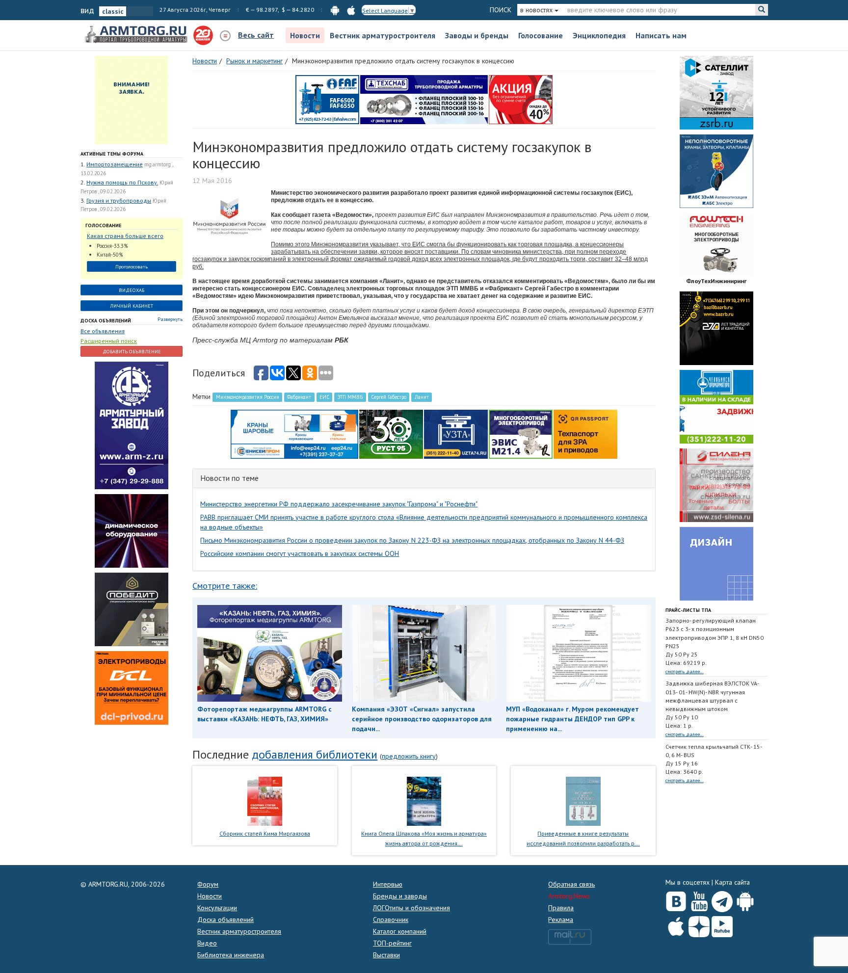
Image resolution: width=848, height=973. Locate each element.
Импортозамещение (114, 164)
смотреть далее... (684, 671)
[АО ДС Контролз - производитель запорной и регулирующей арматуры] (131, 530)
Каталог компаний (399, 931)
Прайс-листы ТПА (688, 610)
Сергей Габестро (388, 397)
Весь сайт (256, 35)
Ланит (422, 397)
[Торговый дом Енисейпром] (294, 433)
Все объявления (102, 331)
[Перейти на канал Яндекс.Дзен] (699, 924)
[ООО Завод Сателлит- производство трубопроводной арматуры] (716, 92)
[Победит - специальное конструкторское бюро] (131, 608)
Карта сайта (732, 882)
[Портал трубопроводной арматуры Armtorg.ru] (136, 34)
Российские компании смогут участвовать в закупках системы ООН (299, 553)
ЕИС (324, 397)
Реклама (560, 919)
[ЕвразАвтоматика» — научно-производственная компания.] (521, 433)
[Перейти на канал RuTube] (722, 924)
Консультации (217, 907)
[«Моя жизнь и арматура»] (424, 800)
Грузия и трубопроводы (118, 200)
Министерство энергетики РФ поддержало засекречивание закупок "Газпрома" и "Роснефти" (338, 504)
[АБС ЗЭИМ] (716, 170)
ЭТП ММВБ (350, 397)
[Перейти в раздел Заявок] (131, 99)
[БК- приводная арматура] (131, 687)
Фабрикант (299, 397)
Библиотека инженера (230, 954)
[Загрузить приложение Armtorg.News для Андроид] (745, 899)
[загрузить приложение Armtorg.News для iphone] (351, 9)
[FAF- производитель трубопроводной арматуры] (327, 99)
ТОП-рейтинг (392, 943)
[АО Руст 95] (391, 433)
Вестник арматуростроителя (382, 35)
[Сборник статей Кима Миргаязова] (264, 800)
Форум (207, 884)
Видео (207, 943)
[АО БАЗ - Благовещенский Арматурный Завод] (716, 327)
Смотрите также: (224, 585)
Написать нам (661, 35)
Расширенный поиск (108, 340)
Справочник (390, 919)
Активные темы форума (111, 154)
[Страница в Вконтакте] (676, 899)
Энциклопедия (599, 35)
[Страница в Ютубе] (699, 899)
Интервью (387, 884)
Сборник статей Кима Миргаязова (264, 833)
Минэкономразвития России (247, 397)
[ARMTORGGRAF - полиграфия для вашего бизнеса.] (716, 563)
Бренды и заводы (400, 896)
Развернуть (170, 319)
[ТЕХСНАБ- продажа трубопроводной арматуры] (424, 99)
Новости (305, 35)
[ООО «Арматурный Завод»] (131, 424)
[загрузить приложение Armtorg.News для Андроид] (335, 9)
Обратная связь (571, 884)
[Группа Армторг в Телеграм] (722, 899)
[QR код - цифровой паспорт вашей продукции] (585, 433)
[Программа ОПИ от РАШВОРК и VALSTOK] (521, 99)
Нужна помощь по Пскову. (122, 182)
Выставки (386, 954)
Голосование (540, 35)
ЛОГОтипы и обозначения (411, 907)
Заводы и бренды (476, 35)
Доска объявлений (105, 320)
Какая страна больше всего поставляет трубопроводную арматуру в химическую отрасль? (127, 236)
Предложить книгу (409, 756)
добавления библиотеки (314, 754)
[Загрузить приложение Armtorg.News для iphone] (676, 924)
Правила (561, 907)
